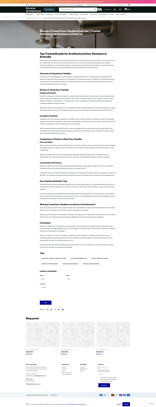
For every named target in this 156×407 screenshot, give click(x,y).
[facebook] (105, 368)
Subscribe (104, 385)
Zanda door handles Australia (91, 263)
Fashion (111, 14)
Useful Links (65, 364)
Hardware (29, 14)
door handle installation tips (79, 258)
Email (68, 275)
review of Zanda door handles (100, 258)
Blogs (35, 18)
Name (42, 275)
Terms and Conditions (67, 374)
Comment (43, 284)
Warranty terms (83, 368)
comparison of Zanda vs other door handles (54, 258)
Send (45, 302)
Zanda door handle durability (50, 263)
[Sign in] (120, 9)
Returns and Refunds (66, 372)
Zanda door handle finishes (70, 263)
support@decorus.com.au (34, 384)
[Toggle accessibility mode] (129, 5)
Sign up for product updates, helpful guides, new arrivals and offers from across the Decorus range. (108, 379)
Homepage (29, 18)
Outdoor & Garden (60, 14)
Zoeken (95, 9)
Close (154, 2)
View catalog (48, 9)
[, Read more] (115, 9)
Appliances (84, 14)
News (40, 18)
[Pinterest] (102, 368)
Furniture (49, 14)
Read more (54, 5)
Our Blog (82, 370)
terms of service (71, 404)
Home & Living (40, 14)
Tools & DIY (93, 14)
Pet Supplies (103, 14)
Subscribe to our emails (103, 370)
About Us (64, 367)
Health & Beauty (121, 14)
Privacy (63, 370)
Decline (119, 404)
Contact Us (64, 368)
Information (83, 364)
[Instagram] (99, 368)
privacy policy (82, 404)
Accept (126, 404)
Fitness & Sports (73, 14)
